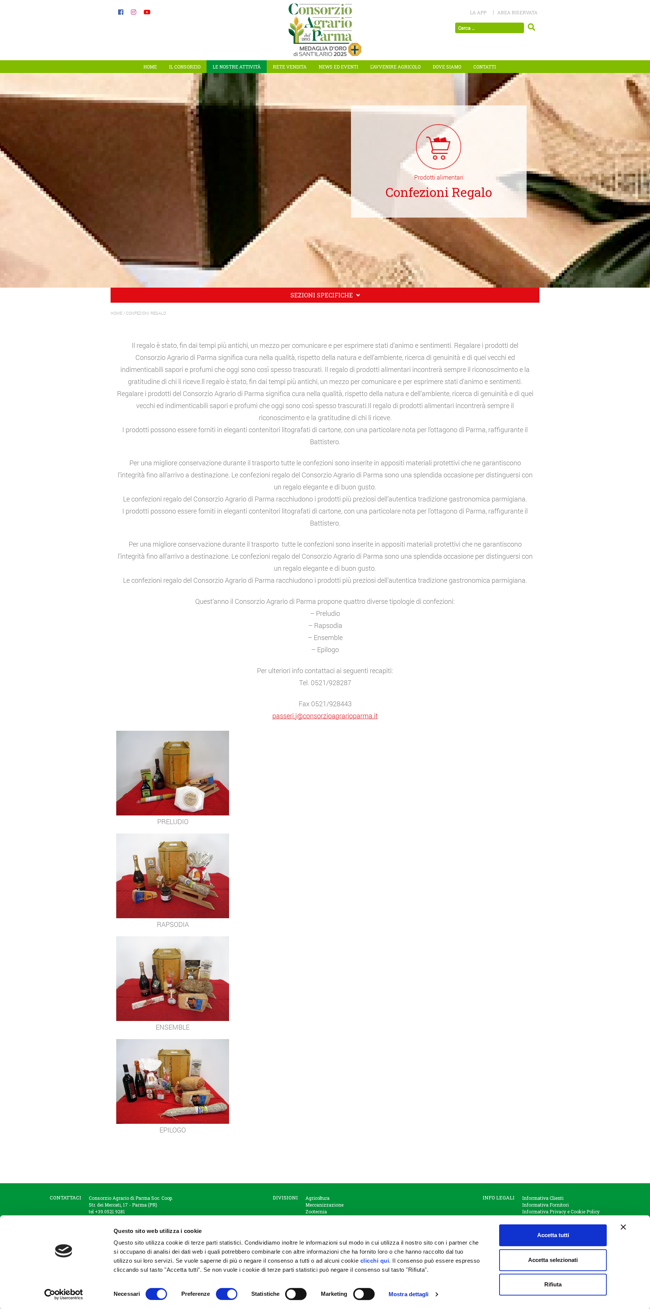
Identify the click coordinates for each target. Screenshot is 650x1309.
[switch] (226, 1294)
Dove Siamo (447, 67)
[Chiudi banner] (623, 1227)
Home (150, 67)
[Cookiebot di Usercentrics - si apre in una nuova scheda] (64, 1294)
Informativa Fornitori (545, 1205)
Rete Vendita (290, 67)
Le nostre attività (237, 67)
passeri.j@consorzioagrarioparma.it (325, 715)
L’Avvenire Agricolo (395, 67)
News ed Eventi (338, 67)
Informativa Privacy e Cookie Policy (561, 1211)
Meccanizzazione (324, 1205)
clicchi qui (374, 1260)
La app (478, 12)
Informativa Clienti (542, 1198)
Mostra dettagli (409, 1294)
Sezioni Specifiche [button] (322, 295)
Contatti (484, 67)
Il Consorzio (184, 67)
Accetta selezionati (553, 1260)
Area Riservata (517, 12)
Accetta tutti (553, 1235)
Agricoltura (317, 1198)
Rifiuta (553, 1284)
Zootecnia (316, 1211)
